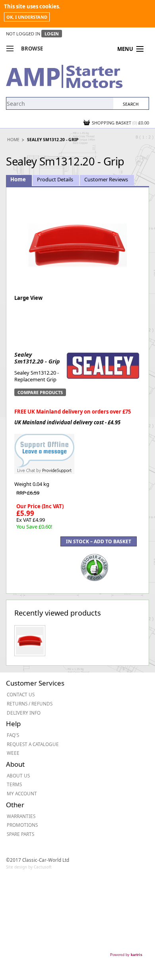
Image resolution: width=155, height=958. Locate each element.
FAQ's (13, 735)
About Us (18, 775)
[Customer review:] (94, 566)
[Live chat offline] (44, 449)
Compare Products (40, 392)
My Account (22, 793)
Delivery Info (24, 712)
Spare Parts (20, 834)
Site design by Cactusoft (29, 867)
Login (52, 34)
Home (13, 139)
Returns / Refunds (29, 703)
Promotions (22, 825)
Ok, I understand (26, 17)
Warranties (21, 816)
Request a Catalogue (33, 744)
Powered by (126, 955)
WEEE (13, 753)
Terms (14, 784)
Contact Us (21, 694)
